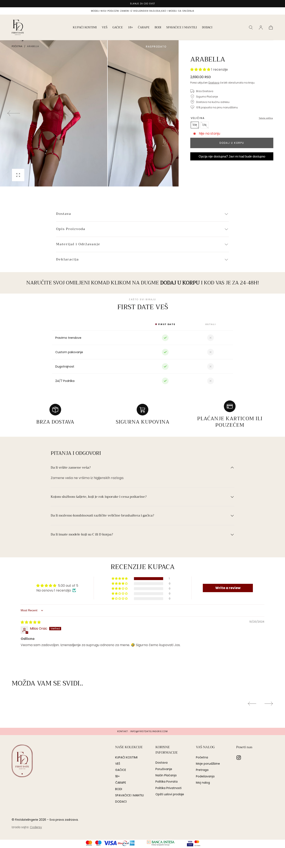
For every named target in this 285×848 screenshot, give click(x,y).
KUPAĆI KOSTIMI (85, 28)
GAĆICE (117, 28)
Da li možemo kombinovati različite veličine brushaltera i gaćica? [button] (102, 515)
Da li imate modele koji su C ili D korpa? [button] (82, 534)
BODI (158, 28)
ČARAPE (144, 28)
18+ (130, 28)
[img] (31, 622)
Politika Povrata (166, 781)
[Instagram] (238, 757)
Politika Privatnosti (168, 788)
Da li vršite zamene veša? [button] (71, 467)
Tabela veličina (266, 118)
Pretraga (202, 770)
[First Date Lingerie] (22, 761)
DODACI (207, 28)
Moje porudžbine (208, 764)
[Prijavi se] (260, 27)
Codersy (36, 827)
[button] (250, 27)
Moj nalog (203, 782)
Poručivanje (163, 769)
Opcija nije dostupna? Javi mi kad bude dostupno (232, 156)
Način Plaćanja (166, 775)
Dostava (213, 82)
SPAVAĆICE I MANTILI (181, 28)
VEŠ (104, 28)
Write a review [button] (228, 587)
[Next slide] (165, 113)
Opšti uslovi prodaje (169, 794)
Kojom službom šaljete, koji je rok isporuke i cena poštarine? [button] (98, 497)
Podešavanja (205, 776)
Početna (17, 46)
